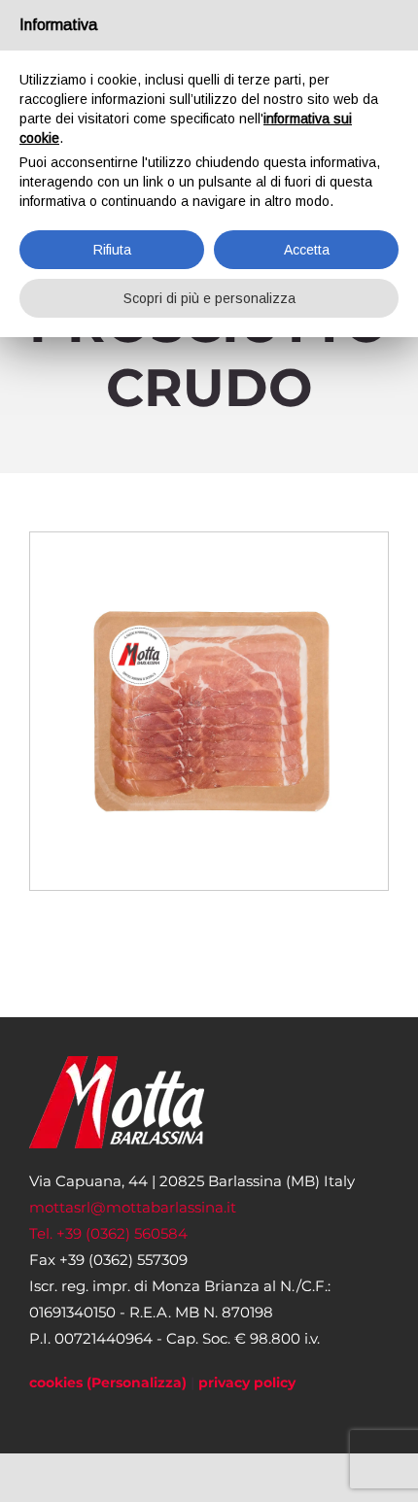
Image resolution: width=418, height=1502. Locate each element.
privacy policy (247, 1382)
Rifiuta (112, 249)
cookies (56, 1382)
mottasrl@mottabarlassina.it (132, 1207)
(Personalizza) (137, 1382)
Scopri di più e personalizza (209, 298)
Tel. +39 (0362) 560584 (108, 1233)
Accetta (307, 249)
